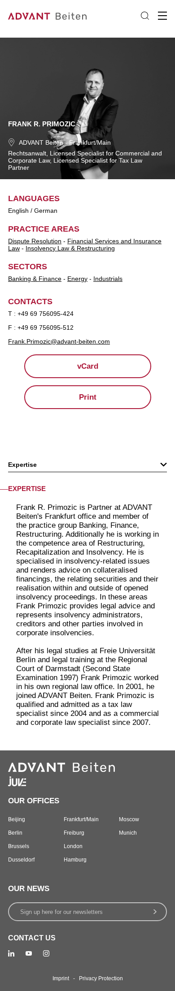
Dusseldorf (21, 860)
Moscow (129, 819)
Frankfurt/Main (90, 142)
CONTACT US (32, 938)
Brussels (18, 846)
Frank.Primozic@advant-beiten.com (59, 341)
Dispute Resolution (34, 241)
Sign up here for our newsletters (61, 912)
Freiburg (74, 833)
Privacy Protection (101, 978)
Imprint (60, 978)
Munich (128, 833)
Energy (77, 278)
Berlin (15, 833)
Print (87, 397)
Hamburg (75, 860)
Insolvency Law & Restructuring (70, 248)
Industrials (107, 278)
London (73, 846)
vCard (87, 366)
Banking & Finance (34, 278)
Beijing (16, 819)
